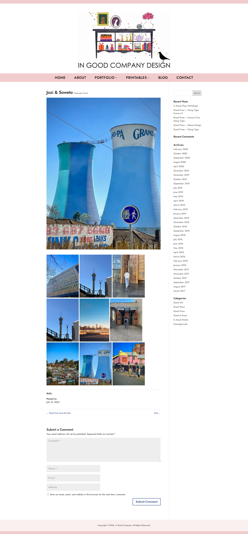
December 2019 (181, 170)
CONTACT (185, 78)
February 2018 (181, 260)
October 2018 (180, 226)
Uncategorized (180, 324)
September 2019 (182, 183)
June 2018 (178, 243)
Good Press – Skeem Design (187, 125)
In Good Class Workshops (186, 105)
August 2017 (179, 286)
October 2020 (180, 153)
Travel (85, 93)
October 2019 (180, 179)
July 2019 (178, 187)
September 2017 (181, 282)
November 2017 (181, 273)
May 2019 (178, 196)
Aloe (157, 413)
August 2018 (180, 235)
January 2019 (180, 213)
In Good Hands (181, 319)
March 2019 (179, 205)
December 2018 (181, 218)
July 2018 (178, 239)
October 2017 (180, 278)
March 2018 (179, 256)
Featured (78, 93)
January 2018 (180, 265)
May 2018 (178, 248)
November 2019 (181, 175)
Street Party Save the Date (58, 413)
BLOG (163, 78)
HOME (60, 78)
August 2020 (180, 162)
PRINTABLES (136, 78)
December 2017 (181, 269)
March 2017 (179, 291)
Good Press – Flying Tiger (186, 129)
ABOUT (80, 78)
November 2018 (181, 222)
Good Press (179, 311)
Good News (179, 306)
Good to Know (180, 315)
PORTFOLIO (105, 78)
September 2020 (182, 157)
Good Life (178, 302)
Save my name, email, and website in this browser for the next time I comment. (88, 494)
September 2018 (182, 230)
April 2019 (179, 200)
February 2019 (181, 209)
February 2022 (181, 149)
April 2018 (179, 252)
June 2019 (178, 192)
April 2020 (179, 166)
